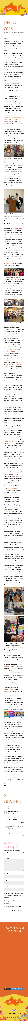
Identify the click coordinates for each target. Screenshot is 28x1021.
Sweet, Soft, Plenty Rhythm (11, 241)
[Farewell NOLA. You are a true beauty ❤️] (14, 953)
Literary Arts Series (16, 160)
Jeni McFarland (17, 117)
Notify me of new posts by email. (14, 906)
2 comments (21, 32)
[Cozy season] (14, 940)
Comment (7, 858)
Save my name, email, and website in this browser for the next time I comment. (13, 895)
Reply (22, 822)
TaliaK (7, 32)
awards (12, 689)
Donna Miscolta (8, 117)
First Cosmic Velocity (17, 476)
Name (6, 873)
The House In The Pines (14, 250)
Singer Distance (15, 279)
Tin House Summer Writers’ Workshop (12, 261)
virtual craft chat (9, 472)
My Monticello (13, 351)
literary (8, 689)
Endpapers (14, 371)
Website (6, 886)
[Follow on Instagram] (15, 1010)
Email (6, 880)
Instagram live (13, 526)
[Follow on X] (13, 1010)
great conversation (12, 488)
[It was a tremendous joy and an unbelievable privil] (14, 966)
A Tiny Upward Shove (16, 228)
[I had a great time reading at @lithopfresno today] (14, 980)
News (16, 32)
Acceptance (8, 358)
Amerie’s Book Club (11, 511)
